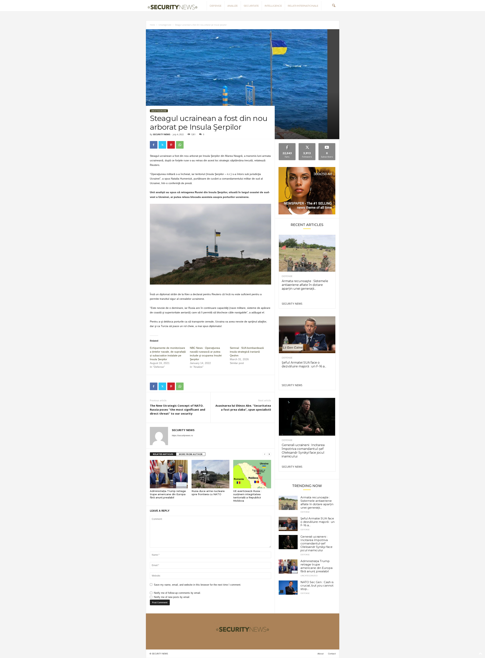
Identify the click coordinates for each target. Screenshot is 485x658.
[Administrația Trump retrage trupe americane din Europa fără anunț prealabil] (169, 474)
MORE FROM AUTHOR (191, 454)
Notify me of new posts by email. (172, 597)
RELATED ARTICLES (163, 454)
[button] (333, 6)
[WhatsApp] (180, 145)
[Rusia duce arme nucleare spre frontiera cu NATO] (210, 474)
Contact (332, 653)
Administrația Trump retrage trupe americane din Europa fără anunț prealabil (168, 494)
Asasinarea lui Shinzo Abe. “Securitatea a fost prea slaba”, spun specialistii (243, 407)
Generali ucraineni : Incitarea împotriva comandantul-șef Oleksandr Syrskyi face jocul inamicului (303, 450)
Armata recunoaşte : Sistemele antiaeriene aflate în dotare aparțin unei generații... (305, 284)
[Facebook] (153, 145)
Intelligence (273, 5)
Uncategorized (165, 25)
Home (152, 25)
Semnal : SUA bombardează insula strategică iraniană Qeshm (247, 351)
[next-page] (269, 454)
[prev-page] (265, 454)
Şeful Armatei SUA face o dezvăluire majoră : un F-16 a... (304, 364)
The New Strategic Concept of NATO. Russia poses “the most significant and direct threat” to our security (177, 409)
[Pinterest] (171, 145)
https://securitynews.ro (182, 435)
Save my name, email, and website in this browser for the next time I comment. (197, 584)
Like (287, 144)
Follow (307, 144)
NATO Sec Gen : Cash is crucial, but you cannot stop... (316, 585)
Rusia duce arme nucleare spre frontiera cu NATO (208, 492)
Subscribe (327, 144)
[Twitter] (162, 145)
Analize (232, 5)
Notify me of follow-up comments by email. (177, 592)
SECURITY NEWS (161, 134)
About (321, 653)
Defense (215, 5)
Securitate (251, 5)
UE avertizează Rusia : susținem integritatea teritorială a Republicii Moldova (247, 495)
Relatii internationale (303, 5)
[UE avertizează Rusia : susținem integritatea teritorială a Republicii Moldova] (252, 474)
